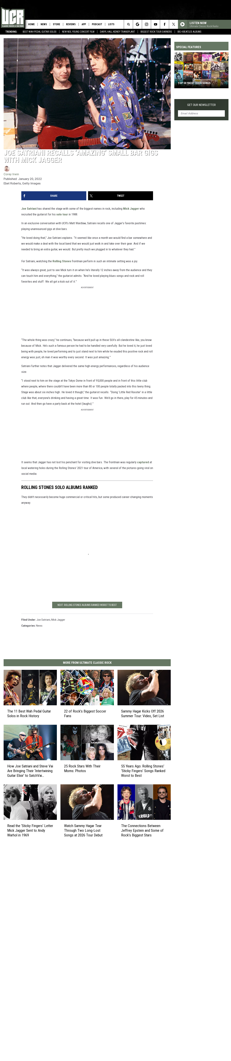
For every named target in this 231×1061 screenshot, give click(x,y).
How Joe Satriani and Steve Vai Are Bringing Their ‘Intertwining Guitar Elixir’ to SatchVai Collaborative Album (30, 771)
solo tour (62, 214)
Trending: (11, 31)
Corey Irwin (11, 174)
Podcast (97, 24)
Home (31, 24)
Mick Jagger (131, 208)
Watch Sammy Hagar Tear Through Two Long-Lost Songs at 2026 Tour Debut (83, 830)
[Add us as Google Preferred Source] (137, 24)
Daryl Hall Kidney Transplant (117, 31)
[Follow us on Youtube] (155, 24)
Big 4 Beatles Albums (189, 31)
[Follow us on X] (173, 24)
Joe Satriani (29, 208)
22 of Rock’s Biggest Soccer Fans (85, 713)
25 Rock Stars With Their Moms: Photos (82, 768)
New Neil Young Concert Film (78, 31)
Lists (111, 24)
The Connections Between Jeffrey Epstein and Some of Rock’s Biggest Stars (142, 830)
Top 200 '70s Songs (190, 83)
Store (56, 24)
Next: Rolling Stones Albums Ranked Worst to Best (87, 605)
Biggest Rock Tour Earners (156, 31)
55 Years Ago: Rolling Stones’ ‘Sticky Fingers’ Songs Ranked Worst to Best (143, 771)
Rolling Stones (62, 261)
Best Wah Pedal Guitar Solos (39, 31)
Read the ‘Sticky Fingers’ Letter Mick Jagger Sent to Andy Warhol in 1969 (30, 830)
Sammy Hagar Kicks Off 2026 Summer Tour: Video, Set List (142, 713)
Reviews (71, 24)
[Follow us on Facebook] (164, 24)
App (84, 24)
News (44, 24)
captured (143, 462)
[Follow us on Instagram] (146, 24)
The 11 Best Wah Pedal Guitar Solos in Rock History (29, 713)
